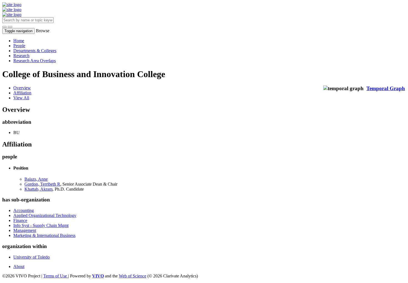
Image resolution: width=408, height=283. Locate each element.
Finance (20, 220)
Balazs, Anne (36, 179)
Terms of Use (55, 276)
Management (24, 230)
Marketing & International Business (44, 235)
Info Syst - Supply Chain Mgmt (41, 225)
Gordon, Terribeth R (42, 184)
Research (21, 55)
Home (18, 40)
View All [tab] (21, 97)
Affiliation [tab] (22, 92)
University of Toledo (31, 257)
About (18, 266)
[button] (4, 27)
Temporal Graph (385, 88)
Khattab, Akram (38, 189)
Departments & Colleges (34, 50)
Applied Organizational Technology (44, 215)
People (19, 45)
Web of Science (132, 276)
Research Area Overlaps (34, 60)
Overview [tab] (22, 87)
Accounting (23, 210)
